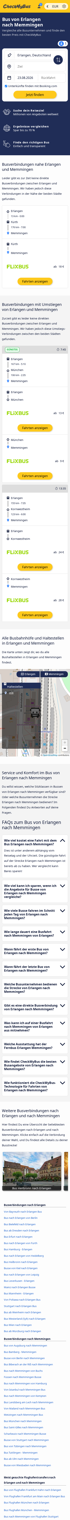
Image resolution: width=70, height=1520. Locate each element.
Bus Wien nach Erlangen (18, 1325)
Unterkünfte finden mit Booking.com (32, 86)
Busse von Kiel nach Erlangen (21, 1268)
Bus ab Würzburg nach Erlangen (22, 1331)
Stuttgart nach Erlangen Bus (20, 1306)
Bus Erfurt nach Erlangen (18, 1236)
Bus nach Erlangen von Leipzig (21, 1274)
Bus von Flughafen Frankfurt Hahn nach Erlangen (32, 1490)
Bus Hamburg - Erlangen (18, 1249)
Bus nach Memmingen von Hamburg (25, 1383)
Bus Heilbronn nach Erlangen (21, 1262)
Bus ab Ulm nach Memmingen (21, 1459)
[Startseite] (18, 6)
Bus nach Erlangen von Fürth (20, 1243)
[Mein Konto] (39, 6)
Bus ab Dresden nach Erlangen (21, 1230)
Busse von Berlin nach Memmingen (24, 1358)
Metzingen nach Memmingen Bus (23, 1414)
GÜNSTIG (12, 349)
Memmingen (56, 674)
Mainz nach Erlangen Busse (19, 1287)
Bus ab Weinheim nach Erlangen (22, 1312)
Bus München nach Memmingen (23, 1421)
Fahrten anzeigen (35, 281)
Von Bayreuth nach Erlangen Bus (23, 1211)
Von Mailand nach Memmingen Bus (24, 1408)
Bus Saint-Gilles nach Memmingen (23, 1427)
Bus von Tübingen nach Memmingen (25, 1446)
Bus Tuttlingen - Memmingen (21, 1452)
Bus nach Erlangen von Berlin (21, 1218)
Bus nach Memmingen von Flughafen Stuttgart (31, 1516)
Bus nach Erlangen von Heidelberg (24, 1255)
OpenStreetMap (50, 755)
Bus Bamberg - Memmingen (20, 1352)
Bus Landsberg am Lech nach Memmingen (28, 1402)
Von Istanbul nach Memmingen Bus (24, 1389)
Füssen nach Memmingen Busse (22, 1377)
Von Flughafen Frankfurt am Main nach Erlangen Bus (34, 1496)
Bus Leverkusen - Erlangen (19, 1281)
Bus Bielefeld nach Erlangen (20, 1224)
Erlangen (29, 674)
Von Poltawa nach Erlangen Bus (22, 1299)
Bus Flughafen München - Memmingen (26, 1510)
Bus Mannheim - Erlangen (19, 1293)
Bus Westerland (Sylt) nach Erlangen (25, 1318)
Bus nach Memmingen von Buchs (23, 1371)
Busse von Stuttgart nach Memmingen (26, 1440)
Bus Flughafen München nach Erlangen (26, 1502)
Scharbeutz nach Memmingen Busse (25, 1433)
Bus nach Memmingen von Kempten (25, 1396)
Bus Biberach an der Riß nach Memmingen (28, 1364)
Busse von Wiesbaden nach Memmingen (27, 1465)
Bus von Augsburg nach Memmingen (25, 1345)
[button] (65, 742)
